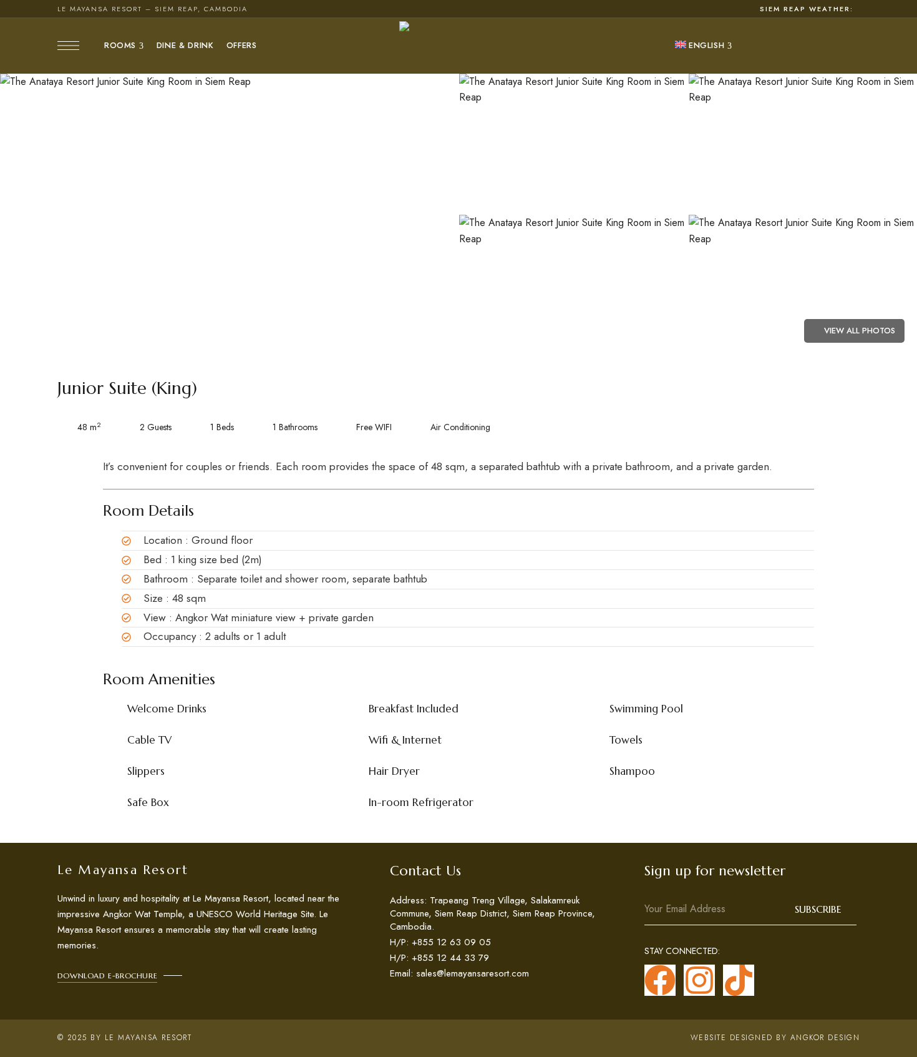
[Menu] (68, 45)
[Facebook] (660, 980)
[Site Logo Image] (458, 45)
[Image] (229, 214)
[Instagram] (699, 980)
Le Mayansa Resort (148, 1037)
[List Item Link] (495, 914)
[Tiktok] (738, 980)
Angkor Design (825, 1037)
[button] (107, 976)
